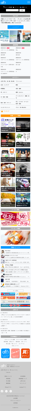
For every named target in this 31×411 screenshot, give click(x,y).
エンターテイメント (5, 107)
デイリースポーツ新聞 (21, 339)
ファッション (19, 81)
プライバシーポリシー (15, 400)
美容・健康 (18, 88)
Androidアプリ (23, 387)
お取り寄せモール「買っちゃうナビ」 (9, 370)
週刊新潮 (3, 54)
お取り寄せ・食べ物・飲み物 (7, 81)
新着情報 (8, 378)
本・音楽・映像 (4, 97)
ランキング (6, 111)
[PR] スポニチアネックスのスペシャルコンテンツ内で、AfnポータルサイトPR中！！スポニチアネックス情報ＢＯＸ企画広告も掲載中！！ (15, 323)
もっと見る (15, 290)
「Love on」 (8, 372)
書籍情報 (8, 383)
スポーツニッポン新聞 (10, 339)
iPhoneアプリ (8, 387)
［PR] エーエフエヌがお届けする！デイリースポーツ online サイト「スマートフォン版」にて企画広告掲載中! (15, 315)
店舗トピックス (8, 376)
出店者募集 (22, 376)
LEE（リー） (24, 341)
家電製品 (3, 88)
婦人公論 (18, 64)
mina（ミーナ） (15, 345)
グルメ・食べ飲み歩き (21, 107)
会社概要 (15, 398)
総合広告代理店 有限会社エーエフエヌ (15, 396)
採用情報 (15, 403)
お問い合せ (22, 381)
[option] (15, 36)
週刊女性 (18, 54)
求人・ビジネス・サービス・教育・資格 (22, 102)
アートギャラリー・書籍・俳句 (22, 97)
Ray (17, 50)
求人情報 (8, 381)
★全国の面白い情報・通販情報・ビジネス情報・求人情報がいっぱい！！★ (15, 331)
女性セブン (11, 341)
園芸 (17, 84)
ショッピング (15, 27)
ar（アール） (22, 343)
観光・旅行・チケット (6, 102)
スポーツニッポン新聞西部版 (7, 50)
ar (16, 71)
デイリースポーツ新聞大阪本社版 (7, 65)
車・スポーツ (4, 92)
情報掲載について (23, 378)
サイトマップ (23, 383)
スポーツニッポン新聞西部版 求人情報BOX (8, 72)
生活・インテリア (5, 84)
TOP (29, 409)
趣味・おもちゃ (19, 92)
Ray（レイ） (15, 343)
